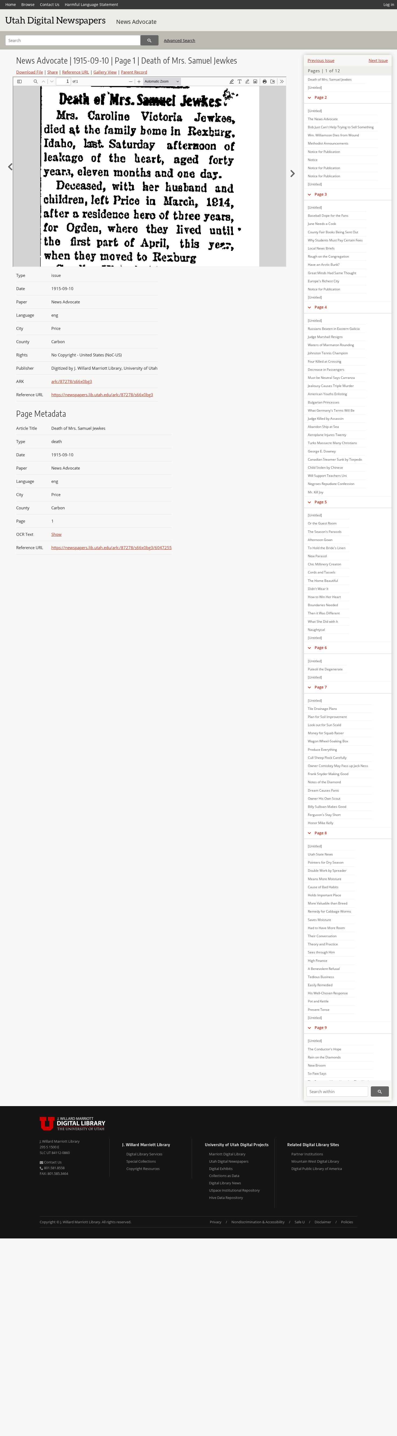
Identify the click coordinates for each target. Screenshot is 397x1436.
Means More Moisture (324, 879)
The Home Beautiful (323, 580)
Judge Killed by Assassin (326, 418)
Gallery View (105, 72)
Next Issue (378, 60)
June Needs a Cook (322, 223)
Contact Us (49, 4)
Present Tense (318, 1009)
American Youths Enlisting (327, 394)
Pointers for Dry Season (326, 862)
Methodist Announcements (328, 143)
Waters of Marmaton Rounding (331, 345)
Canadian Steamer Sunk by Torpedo (335, 459)
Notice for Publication (324, 151)
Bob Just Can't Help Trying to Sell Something (341, 127)
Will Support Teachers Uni (327, 475)
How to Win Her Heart (324, 597)
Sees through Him (321, 952)
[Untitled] (315, 87)
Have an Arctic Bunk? (323, 264)
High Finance (317, 960)
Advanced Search (179, 40)
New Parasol (317, 556)
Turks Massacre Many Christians (332, 443)
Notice (313, 160)
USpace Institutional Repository (234, 1190)
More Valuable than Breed (327, 903)
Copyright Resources (143, 1168)
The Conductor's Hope (324, 1049)
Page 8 (321, 832)
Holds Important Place (324, 895)
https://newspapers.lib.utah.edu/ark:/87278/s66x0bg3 (102, 394)
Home (10, 4)
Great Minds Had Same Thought (332, 273)
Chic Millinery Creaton (324, 564)
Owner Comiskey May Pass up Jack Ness (338, 765)
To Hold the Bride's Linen (326, 548)
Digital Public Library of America (316, 1168)
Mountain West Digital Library (315, 1161)
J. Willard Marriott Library (60, 1141)
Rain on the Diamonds (324, 1057)
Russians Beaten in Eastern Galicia (334, 328)
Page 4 (321, 307)
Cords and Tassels (321, 572)
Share (52, 72)
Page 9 (321, 1027)
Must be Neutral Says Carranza (331, 377)
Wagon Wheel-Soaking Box (328, 741)
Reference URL (75, 72)
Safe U (300, 1221)
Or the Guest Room (322, 523)
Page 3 (321, 194)
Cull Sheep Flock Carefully (327, 757)
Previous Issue (321, 60)
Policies (347, 1221)
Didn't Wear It (318, 588)
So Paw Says (317, 1073)
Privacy (215, 1221)
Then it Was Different (324, 613)
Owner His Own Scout (324, 798)
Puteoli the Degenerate (325, 669)
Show (56, 534)
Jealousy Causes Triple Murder (331, 385)
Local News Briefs (321, 248)
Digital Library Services (144, 1154)
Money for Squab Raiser (326, 733)
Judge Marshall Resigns (325, 337)
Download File (29, 72)
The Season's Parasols (325, 531)
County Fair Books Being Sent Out (333, 232)
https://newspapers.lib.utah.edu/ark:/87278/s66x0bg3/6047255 (111, 547)
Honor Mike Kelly (320, 823)
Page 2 (321, 97)
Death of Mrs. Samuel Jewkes (330, 79)
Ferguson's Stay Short (324, 814)
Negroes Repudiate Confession (331, 483)
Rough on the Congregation (328, 256)
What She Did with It (323, 621)
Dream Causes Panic (323, 790)
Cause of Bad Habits (323, 887)
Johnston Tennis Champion (328, 353)
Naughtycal (316, 629)
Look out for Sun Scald (324, 725)
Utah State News (320, 854)
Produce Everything (322, 749)
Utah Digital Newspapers (228, 1161)
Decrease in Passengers (326, 369)
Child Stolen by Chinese (325, 467)
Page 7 (321, 687)
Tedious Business (321, 977)
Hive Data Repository (226, 1197)
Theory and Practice (323, 944)
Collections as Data (224, 1175)
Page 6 (321, 647)
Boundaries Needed (323, 605)
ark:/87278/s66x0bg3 (71, 381)
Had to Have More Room (326, 928)
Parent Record (134, 72)
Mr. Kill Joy (315, 492)
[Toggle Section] (309, 97)
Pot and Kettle (318, 1001)
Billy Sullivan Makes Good (327, 806)
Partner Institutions (307, 1154)
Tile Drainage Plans (322, 708)
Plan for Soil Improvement (327, 716)
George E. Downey (322, 451)
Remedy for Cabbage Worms (329, 911)
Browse (28, 4)
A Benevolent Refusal (324, 968)
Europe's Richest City (323, 281)
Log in (388, 4)
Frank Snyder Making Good (328, 774)
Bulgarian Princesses (323, 402)
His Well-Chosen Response (328, 993)
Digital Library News (225, 1183)
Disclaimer (323, 1221)
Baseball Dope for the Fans (328, 215)
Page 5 (321, 501)
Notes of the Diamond (324, 782)
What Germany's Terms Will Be (331, 410)
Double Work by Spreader (327, 870)
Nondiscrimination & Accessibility (258, 1221)
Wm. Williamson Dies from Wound (333, 135)
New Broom (317, 1065)
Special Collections (141, 1161)
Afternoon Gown (320, 539)
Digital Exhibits (221, 1168)
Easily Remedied (320, 985)
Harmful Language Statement (91, 4)
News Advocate (136, 21)
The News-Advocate (323, 119)
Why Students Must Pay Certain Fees (335, 240)
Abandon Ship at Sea (323, 426)
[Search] (149, 40)
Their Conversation (322, 936)
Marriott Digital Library (227, 1154)
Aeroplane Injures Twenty (327, 434)
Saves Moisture (319, 919)
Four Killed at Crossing (324, 361)
